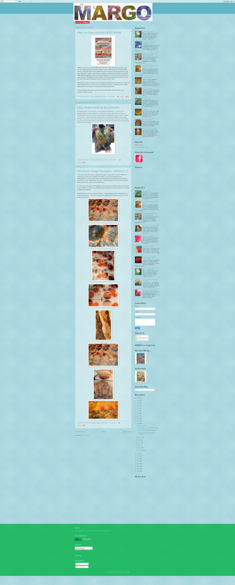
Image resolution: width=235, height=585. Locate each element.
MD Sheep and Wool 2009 (149, 129)
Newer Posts (80, 432)
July (139, 440)
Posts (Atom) (86, 435)
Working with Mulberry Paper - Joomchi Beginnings (150, 54)
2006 (138, 471)
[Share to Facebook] (126, 96)
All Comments (141, 339)
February (140, 450)
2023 (138, 403)
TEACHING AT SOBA (148, 246)
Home (103, 432)
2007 (138, 468)
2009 (138, 463)
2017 (138, 416)
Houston (77, 530)
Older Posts (127, 432)
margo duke (140, 145)
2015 (138, 421)
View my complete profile (141, 147)
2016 (138, 418)
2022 (138, 405)
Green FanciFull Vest (148, 31)
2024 (138, 400)
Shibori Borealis (146, 99)
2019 (138, 410)
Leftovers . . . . (146, 109)
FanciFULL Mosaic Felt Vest (150, 290)
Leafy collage (87, 530)
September (141, 425)
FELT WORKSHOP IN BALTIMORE (98, 107)
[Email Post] (118, 96)
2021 (138, 408)
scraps (105, 530)
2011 (138, 458)
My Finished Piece (147, 120)
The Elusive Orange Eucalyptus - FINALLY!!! (102, 171)
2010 (138, 461)
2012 (138, 456)
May (139, 445)
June (139, 442)
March (140, 447)
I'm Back (81, 530)
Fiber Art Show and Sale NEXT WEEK (99, 32)
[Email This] (121, 96)
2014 (138, 423)
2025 (138, 398)
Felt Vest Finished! (147, 88)
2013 (138, 453)
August (140, 437)
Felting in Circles (146, 78)
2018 (138, 413)
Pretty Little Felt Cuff (98, 530)
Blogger (127, 572)
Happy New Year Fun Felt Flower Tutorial (149, 257)
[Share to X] (125, 96)
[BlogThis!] (123, 96)
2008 (138, 466)
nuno (92, 530)
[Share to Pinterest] (128, 96)
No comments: (111, 96)
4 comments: (112, 422)
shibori (109, 530)
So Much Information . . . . (149, 236)
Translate (87, 550)
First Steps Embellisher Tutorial (150, 225)
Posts (139, 336)
